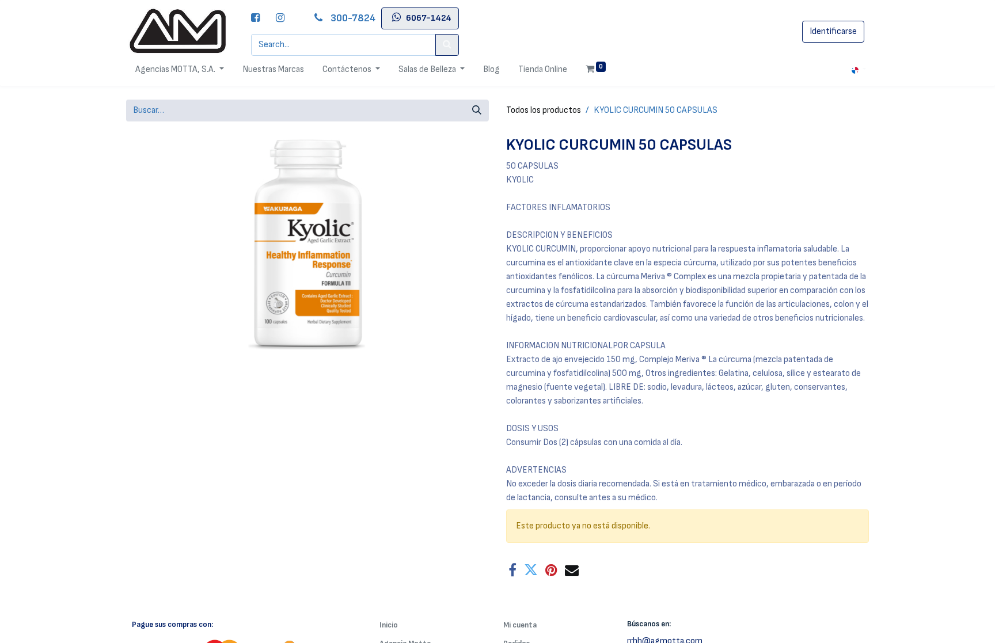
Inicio (388, 625)
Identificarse (833, 31)
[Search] (447, 45)
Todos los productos (543, 110)
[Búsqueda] (477, 110)
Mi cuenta (520, 625)
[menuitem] (273, 69)
